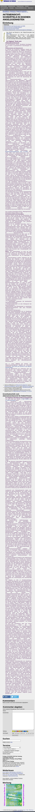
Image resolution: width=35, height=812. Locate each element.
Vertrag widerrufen (18, 811)
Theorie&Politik (4, 8)
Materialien (30, 8)
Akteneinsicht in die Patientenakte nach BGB (14, 26)
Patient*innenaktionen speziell (11, 386)
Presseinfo (13, 400)
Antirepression (11, 6)
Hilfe (11, 742)
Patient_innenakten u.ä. (23, 12)
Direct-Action (4, 6)
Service (2, 9)
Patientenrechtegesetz (27, 386)
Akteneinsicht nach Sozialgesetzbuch (13, 27)
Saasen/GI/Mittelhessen (21, 8)
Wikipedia (8, 33)
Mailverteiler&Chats (13, 776)
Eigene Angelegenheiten (21, 11)
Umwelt (26, 6)
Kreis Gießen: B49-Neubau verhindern (12, 772)
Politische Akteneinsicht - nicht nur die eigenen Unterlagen (18, 29)
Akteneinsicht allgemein (22, 385)
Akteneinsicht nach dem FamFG (11, 28)
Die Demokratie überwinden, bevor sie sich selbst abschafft (13, 774)
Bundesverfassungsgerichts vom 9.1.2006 (16, 151)
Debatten (11, 8)
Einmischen (12, 11)
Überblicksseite (26, 387)
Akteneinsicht (13, 12)
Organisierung (20, 6)
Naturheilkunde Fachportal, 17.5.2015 (22, 391)
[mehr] (17, 766)
